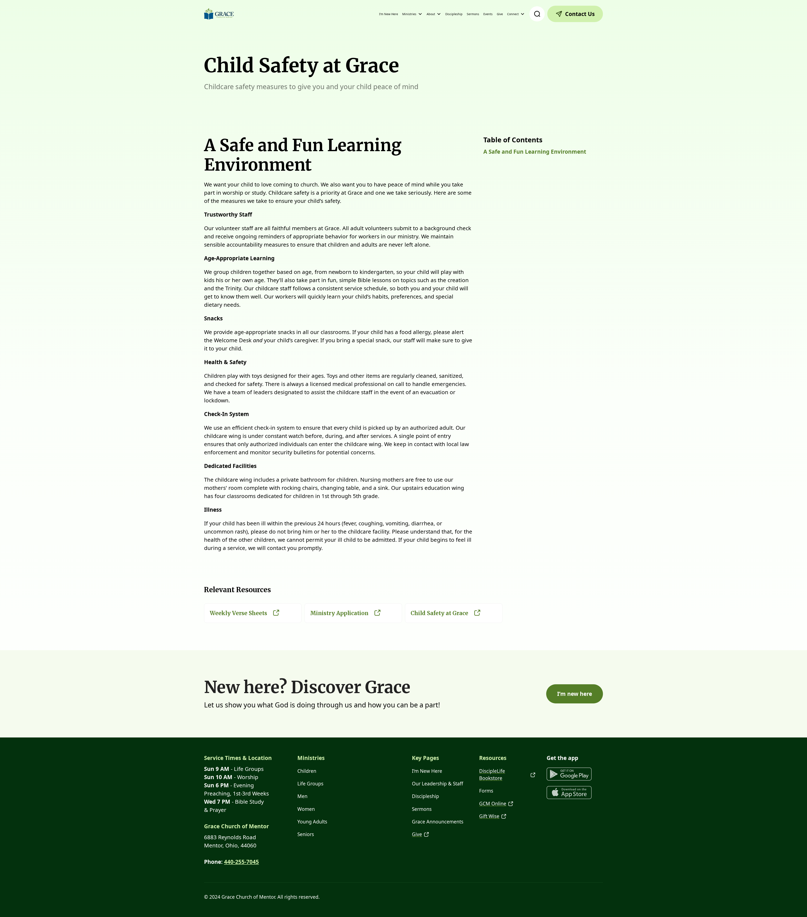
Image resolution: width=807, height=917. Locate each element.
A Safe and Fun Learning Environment (534, 151)
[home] (219, 14)
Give (500, 14)
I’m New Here (388, 14)
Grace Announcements (437, 821)
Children (306, 771)
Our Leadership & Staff (437, 783)
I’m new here (574, 694)
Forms (486, 791)
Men (302, 796)
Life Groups (310, 783)
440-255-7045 (241, 861)
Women (306, 809)
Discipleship (454, 14)
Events (488, 14)
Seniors (305, 834)
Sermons (473, 14)
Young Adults (312, 821)
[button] (412, 14)
